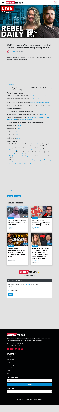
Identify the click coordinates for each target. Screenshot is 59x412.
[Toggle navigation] (3, 2)
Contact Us (9, 368)
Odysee (18, 132)
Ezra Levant (10, 227)
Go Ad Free (11, 84)
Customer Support (11, 365)
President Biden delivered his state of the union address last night (28, 164)
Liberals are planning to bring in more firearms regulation (25, 150)
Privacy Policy (10, 357)
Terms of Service (11, 359)
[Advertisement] (29, 73)
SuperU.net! (42, 114)
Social (8, 370)
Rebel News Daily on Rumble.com (39, 102)
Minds (18, 128)
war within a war (35, 146)
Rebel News (12, 51)
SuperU (18, 138)
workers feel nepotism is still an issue (20, 154)
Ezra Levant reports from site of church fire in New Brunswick (17, 223)
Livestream (10, 196)
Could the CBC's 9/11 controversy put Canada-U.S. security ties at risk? (41, 223)
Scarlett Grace (35, 260)
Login (8, 373)
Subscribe (9, 362)
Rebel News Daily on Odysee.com (39, 99)
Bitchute (18, 135)
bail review (39, 144)
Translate (17, 394)
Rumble (18, 125)
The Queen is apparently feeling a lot (19, 156)
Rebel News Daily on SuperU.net (39, 96)
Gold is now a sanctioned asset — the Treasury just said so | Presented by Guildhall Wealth (16, 252)
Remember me (14, 290)
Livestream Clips (35, 227)
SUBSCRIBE (27, 284)
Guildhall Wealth (12, 258)
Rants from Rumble (25, 119)
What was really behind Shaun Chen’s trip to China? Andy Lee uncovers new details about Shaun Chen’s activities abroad (41, 253)
